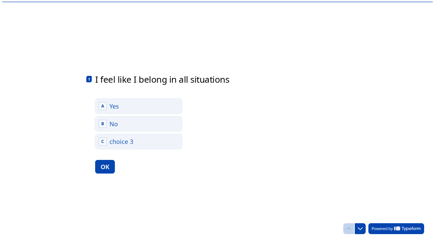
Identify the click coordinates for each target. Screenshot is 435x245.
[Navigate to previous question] (348, 228)
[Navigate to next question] (360, 228)
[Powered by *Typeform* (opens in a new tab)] (396, 228)
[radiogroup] (138, 124)
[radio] (138, 106)
